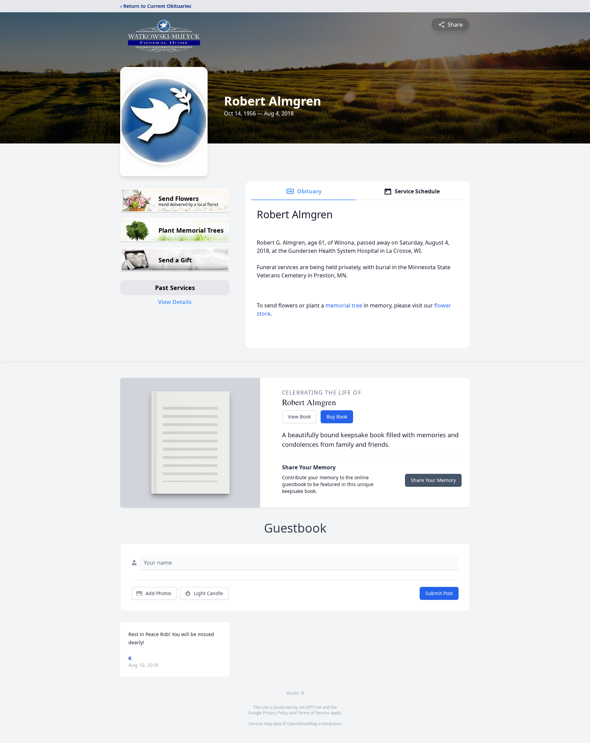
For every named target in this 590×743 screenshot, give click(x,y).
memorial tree (343, 305)
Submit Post (439, 593)
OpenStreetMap (302, 724)
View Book (299, 416)
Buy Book (336, 416)
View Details (175, 302)
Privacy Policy (276, 713)
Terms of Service (313, 713)
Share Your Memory (433, 480)
